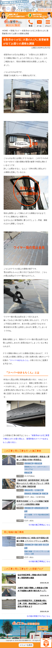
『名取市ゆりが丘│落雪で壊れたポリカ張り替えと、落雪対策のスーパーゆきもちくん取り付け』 (26, 438)
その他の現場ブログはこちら (38, 616)
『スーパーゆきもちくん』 (19, 360)
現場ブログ (14, 31)
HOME (5, 31)
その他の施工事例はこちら (39, 525)
